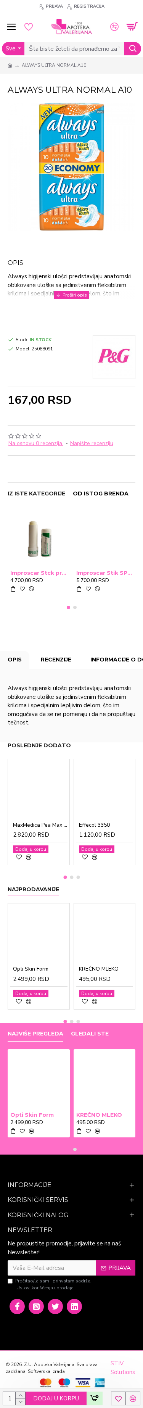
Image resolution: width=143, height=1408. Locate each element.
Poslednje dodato (39, 745)
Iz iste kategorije (36, 493)
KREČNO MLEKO (99, 969)
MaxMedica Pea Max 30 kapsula (40, 825)
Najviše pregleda (35, 1034)
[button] (68, 607)
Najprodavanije (33, 889)
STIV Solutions (123, 1368)
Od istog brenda (101, 493)
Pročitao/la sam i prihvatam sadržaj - (55, 1284)
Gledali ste (90, 1034)
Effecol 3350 (94, 825)
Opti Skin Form (30, 969)
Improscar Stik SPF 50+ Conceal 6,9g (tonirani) (104, 572)
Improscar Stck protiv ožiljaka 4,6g (38, 572)
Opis (15, 659)
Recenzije (56, 659)
